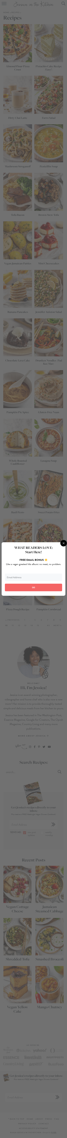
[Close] (63, 543)
